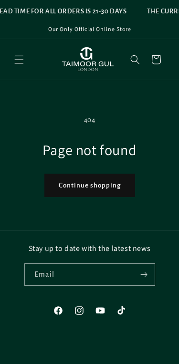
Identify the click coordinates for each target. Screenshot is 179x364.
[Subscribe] (144, 274)
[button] (19, 59)
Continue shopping (90, 185)
